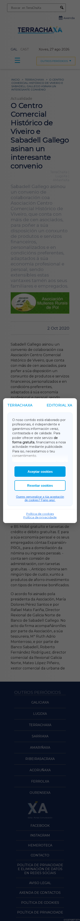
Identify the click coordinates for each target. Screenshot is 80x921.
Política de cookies (40, 513)
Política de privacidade (40, 517)
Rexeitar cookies (40, 485)
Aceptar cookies (40, 471)
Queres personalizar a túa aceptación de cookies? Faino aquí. (40, 498)
